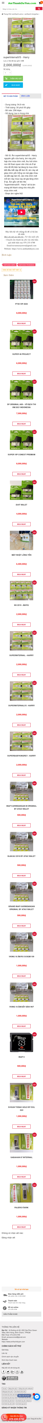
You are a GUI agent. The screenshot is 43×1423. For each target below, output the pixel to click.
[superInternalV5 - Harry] (21, 691)
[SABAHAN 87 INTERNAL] (21, 1142)
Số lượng (6, 69)
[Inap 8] (21, 1042)
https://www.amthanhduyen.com (13, 1341)
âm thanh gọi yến (21, 1404)
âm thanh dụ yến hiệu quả (26, 1397)
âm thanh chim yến (20, 1391)
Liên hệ (4, 1353)
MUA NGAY (21, 323)
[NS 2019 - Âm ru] (21, 590)
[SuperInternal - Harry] (21, 640)
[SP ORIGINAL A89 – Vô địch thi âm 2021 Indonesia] (21, 389)
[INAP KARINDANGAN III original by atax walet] (21, 791)
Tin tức (4, 1388)
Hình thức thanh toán (9, 1360)
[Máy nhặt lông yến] (21, 540)
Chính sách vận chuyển (10, 1356)
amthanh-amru (9, 265)
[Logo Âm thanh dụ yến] (21, 3)
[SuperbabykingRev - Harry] (21, 741)
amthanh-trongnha (26, 265)
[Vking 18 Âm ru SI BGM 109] (21, 942)
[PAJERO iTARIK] (21, 1193)
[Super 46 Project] (21, 339)
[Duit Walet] (21, 490)
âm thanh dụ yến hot (8, 1401)
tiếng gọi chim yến (7, 1391)
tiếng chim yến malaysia (25, 1388)
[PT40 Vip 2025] (21, 289)
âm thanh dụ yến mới (8, 1404)
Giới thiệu (5, 1350)
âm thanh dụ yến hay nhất (9, 1397)
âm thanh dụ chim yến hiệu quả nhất (12, 1394)
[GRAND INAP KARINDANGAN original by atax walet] (21, 891)
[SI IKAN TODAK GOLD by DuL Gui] (21, 1092)
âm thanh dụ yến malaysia (23, 1401)
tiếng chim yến (13, 1388)
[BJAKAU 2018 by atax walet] (21, 841)
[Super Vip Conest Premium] (21, 440)
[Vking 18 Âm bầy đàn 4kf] (21, 992)
